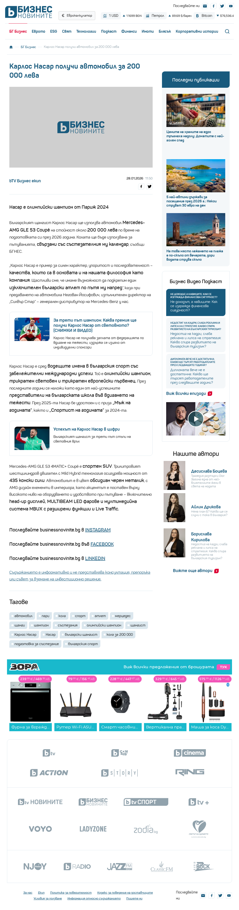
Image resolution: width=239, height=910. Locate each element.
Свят (66, 31)
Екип (41, 892)
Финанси (129, 31)
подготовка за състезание (36, 644)
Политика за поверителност (71, 892)
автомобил (23, 616)
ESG (53, 31)
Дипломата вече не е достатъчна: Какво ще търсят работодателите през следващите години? (192, 362)
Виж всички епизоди (186, 393)
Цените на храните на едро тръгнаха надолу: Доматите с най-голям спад (195, 136)
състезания (67, 625)
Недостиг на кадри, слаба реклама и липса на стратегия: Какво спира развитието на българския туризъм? (195, 325)
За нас (27, 892)
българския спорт (83, 644)
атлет (100, 616)
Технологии (86, 31)
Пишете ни (134, 898)
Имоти (148, 31)
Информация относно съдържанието (94, 898)
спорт (80, 616)
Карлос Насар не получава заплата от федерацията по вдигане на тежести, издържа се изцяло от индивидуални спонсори (98, 342)
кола (62, 616)
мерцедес (123, 616)
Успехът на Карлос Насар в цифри (86, 429)
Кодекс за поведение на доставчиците (125, 892)
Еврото (38, 31)
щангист (137, 625)
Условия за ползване (48, 898)
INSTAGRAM (98, 530)
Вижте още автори (192, 570)
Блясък (165, 31)
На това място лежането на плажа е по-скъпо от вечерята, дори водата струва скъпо (194, 255)
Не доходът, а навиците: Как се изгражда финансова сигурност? (193, 296)
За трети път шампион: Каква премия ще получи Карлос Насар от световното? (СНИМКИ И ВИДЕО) (95, 325)
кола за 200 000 (120, 634)
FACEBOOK (102, 544)
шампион (41, 625)
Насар (51, 634)
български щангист (81, 634)
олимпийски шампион (104, 625)
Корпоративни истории (197, 31)
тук (223, 667)
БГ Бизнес (18, 31)
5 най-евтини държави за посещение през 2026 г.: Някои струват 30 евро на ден (191, 201)
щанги (19, 625)
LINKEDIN (95, 558)
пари (45, 616)
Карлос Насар (25, 634)
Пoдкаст (108, 31)
